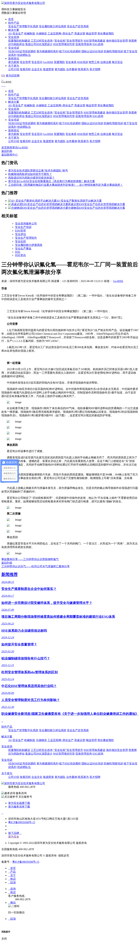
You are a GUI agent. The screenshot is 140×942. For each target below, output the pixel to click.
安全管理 (25, 62)
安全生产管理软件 (26, 237)
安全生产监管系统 (78, 26)
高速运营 (79, 33)
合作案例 (71, 69)
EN (3, 75)
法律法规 (105, 62)
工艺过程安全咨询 (42, 40)
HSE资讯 (20, 255)
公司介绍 (13, 69)
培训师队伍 (24, 55)
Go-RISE (48, 62)
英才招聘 (94, 69)
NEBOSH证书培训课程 (22, 51)
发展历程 (25, 69)
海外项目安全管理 (117, 40)
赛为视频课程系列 (47, 51)
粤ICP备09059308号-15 (21, 822)
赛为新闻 (13, 62)
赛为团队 (60, 69)
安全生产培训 (23, 227)
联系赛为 (83, 69)
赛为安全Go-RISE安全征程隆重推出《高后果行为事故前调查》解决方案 (51, 181)
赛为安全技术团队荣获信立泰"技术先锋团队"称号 (38, 170)
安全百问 (36, 62)
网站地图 (13, 829)
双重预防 (59, 62)
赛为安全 (13, 836)
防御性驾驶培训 (113, 51)
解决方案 (13, 29)
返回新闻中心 (9, 154)
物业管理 (91, 33)
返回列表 (6, 151)
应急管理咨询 (83, 44)
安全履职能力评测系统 (28, 245)
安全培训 (13, 47)
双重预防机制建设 (19, 40)
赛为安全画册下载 (19, 803)
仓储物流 (41, 33)
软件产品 (13, 22)
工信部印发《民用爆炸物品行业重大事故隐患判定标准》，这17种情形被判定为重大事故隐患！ (65, 184)
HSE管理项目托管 (64, 44)
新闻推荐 (9, 574)
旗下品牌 (15, 833)
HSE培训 (82, 62)
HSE (17, 251)
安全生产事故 (23, 248)
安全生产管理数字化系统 (23, 26)
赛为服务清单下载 (19, 806)
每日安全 (117, 62)
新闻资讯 (13, 58)
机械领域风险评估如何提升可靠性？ (30, 174)
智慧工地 (94, 62)
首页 (11, 19)
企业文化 (36, 69)
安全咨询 (13, 37)
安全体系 (71, 62)
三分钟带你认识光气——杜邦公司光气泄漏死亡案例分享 (35, 566)
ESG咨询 (98, 44)
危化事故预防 (105, 33)
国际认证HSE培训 (92, 51)
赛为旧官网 (12, 75)
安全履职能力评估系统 (52, 26)
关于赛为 (13, 65)
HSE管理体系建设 (94, 40)
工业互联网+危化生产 (60, 33)
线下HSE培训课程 (70, 51)
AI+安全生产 (16, 33)
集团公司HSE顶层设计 (38, 44)
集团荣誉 (48, 69)
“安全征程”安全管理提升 (68, 40)
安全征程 (20, 241)
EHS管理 (20, 230)
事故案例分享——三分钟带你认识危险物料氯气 (30, 559)
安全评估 (20, 234)
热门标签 (13, 825)
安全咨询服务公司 (26, 223)
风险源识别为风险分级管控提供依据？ (31, 177)
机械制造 (29, 33)
